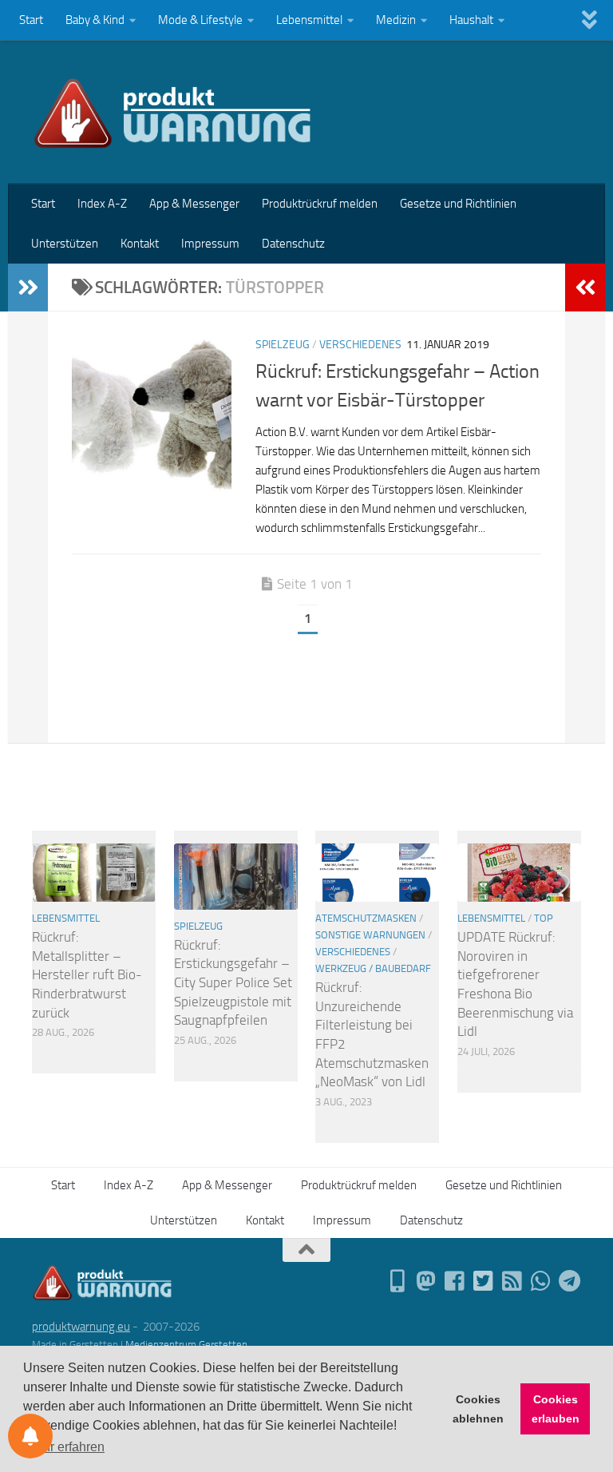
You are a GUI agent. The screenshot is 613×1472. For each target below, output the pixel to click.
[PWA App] (397, 1281)
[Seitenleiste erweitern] (28, 287)
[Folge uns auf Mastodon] (426, 1281)
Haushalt (471, 20)
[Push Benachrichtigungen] (30, 1436)
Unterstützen (64, 243)
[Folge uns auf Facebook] (455, 1281)
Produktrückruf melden (320, 203)
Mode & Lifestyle (200, 20)
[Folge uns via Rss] (512, 1281)
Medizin (396, 20)
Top (543, 918)
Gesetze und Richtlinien (458, 203)
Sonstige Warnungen (370, 935)
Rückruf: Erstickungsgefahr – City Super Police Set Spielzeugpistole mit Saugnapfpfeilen (233, 983)
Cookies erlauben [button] (555, 1409)
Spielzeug (282, 344)
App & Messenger (194, 203)
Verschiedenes (360, 344)
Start (31, 20)
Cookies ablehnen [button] (478, 1409)
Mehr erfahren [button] (65, 1447)
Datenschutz (293, 243)
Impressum (210, 243)
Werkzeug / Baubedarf (373, 968)
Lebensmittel (309, 20)
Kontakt (140, 243)
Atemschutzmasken (366, 918)
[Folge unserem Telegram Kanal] (570, 1281)
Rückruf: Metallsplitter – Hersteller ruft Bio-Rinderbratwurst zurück (87, 975)
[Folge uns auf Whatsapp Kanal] (541, 1281)
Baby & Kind (95, 20)
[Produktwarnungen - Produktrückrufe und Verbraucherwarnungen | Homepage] (173, 112)
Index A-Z (102, 203)
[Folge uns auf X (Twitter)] (484, 1281)
